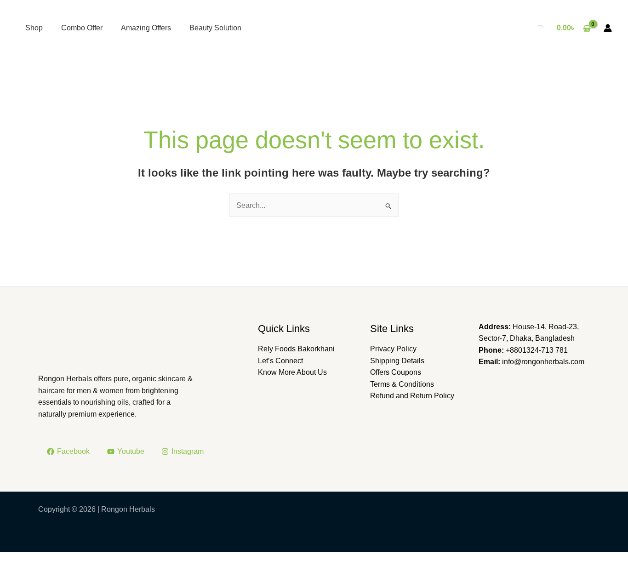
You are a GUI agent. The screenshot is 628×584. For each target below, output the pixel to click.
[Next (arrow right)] (48, 576)
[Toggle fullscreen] (48, 560)
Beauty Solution (215, 28)
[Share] (81, 560)
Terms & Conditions (402, 384)
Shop (34, 28)
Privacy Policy (393, 349)
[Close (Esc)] (115, 560)
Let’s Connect (280, 361)
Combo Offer (82, 28)
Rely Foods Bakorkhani (296, 349)
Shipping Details (397, 361)
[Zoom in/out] (15, 560)
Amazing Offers (146, 28)
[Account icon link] (608, 28)
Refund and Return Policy (412, 396)
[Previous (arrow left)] (15, 576)
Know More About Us (292, 372)
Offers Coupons (395, 372)
